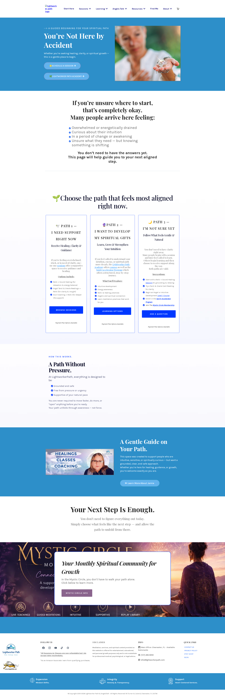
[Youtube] (56, 648)
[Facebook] (43, 648)
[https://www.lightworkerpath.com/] (51, 8)
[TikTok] (62, 648)
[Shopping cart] (178, 9)
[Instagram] (50, 648)
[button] (90, 9)
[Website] (68, 648)
